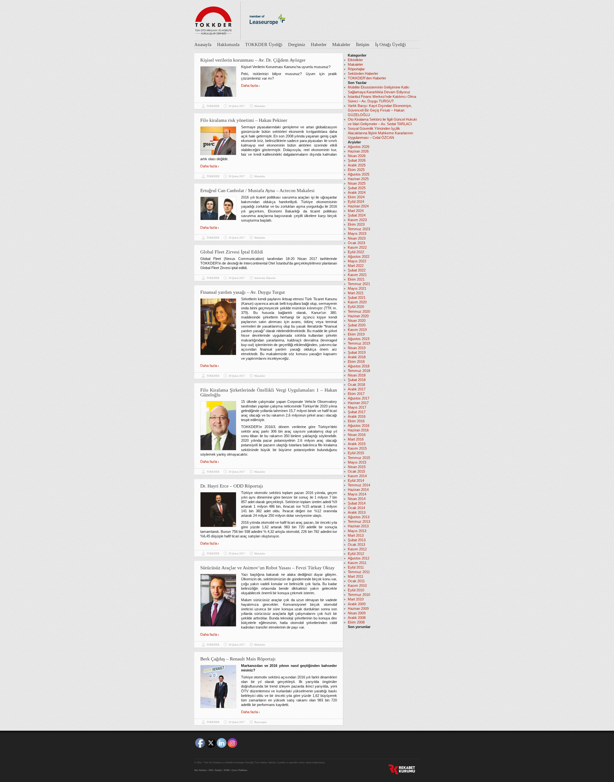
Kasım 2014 (357, 476)
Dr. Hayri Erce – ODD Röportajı (231, 485)
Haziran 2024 (358, 206)
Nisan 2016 (357, 435)
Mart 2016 (356, 439)
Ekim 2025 (356, 170)
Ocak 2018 (356, 385)
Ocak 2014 (356, 508)
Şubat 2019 (357, 352)
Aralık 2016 (357, 416)
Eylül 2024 (356, 202)
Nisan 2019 (357, 348)
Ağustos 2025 (358, 174)
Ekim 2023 (356, 224)
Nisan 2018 (357, 375)
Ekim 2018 (356, 362)
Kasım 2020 (357, 302)
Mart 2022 (356, 266)
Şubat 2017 (357, 412)
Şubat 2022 (357, 270)
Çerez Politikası (240, 770)
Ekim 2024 (356, 197)
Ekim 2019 (356, 334)
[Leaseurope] (267, 33)
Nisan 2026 (357, 156)
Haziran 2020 (358, 316)
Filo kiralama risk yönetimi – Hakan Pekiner (243, 120)
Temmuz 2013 (359, 521)
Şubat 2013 (357, 540)
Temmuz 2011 (359, 572)
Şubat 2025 (357, 188)
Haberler (318, 44)
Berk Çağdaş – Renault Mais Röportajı (238, 658)
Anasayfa (202, 44)
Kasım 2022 (357, 247)
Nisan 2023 (357, 238)
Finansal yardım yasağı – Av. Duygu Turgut (242, 292)
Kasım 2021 (357, 275)
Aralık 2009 (357, 604)
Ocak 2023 (356, 243)
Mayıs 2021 (357, 288)
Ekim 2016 (356, 421)
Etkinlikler (355, 60)
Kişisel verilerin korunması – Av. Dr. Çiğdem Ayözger (253, 60)
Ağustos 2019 (358, 339)
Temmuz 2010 (359, 595)
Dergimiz (296, 44)
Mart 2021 (356, 293)
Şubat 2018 (357, 380)
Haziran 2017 (358, 403)
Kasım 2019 (357, 330)
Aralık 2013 (357, 512)
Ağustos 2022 (358, 257)
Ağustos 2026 (358, 147)
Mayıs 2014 (357, 494)
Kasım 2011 (357, 563)
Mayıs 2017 (357, 407)
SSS (211, 770)
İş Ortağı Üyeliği (390, 44)
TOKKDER (213, 106)
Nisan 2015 (357, 467)
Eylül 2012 (356, 554)
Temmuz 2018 (359, 371)
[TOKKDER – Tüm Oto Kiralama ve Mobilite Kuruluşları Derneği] (213, 19)
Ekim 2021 (356, 279)
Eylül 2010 (356, 590)
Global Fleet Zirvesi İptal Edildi (231, 251)
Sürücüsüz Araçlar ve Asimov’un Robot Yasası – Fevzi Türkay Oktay (267, 567)
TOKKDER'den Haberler (367, 78)
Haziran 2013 (358, 526)
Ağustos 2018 (358, 366)
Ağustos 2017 (358, 398)
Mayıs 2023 (357, 233)
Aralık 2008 (357, 618)
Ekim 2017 (356, 394)
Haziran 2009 (358, 609)
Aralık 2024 (357, 192)
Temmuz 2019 (359, 343)
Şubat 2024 (357, 215)
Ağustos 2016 (358, 426)
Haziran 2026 (358, 151)
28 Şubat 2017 (237, 106)
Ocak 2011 (356, 581)
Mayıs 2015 (357, 462)
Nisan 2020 (357, 321)
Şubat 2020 (357, 325)
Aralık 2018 (357, 357)
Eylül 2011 (356, 567)
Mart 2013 (356, 535)
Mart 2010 (356, 599)
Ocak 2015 (356, 471)
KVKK (227, 770)
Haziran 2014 (358, 490)
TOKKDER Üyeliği (263, 44)
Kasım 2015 (357, 448)
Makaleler (341, 44)
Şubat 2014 (357, 503)
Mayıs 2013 (357, 531)
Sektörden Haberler (265, 277)
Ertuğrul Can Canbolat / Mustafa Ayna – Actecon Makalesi (257, 190)
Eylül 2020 (356, 307)
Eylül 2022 (356, 252)
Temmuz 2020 (359, 311)
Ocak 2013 (356, 545)
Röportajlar (260, 722)
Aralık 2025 (357, 165)
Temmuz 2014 (359, 485)
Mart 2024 (356, 211)
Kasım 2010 (357, 586)
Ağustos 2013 (358, 517)
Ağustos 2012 (358, 558)
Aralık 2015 (357, 444)
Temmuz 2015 (359, 458)
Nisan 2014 (357, 499)
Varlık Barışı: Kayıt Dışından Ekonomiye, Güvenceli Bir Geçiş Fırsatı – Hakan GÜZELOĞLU (380, 110)
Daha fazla (249, 86)
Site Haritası (200, 770)
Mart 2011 (355, 576)
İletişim (362, 44)
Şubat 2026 (357, 160)
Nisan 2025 (357, 183)
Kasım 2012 (357, 549)
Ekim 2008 (356, 622)
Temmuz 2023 (359, 229)
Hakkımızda (228, 44)
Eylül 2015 (356, 453)
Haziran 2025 (358, 179)
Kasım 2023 (357, 220)
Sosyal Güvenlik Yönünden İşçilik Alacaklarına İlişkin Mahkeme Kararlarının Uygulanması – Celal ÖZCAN (380, 133)
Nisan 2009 (357, 613)
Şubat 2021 (357, 298)
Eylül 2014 (356, 480)
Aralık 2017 (357, 389)
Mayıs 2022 (357, 261)
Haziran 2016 (358, 430)
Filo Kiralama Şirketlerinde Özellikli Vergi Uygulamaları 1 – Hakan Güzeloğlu (268, 392)
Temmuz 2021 (359, 284)
